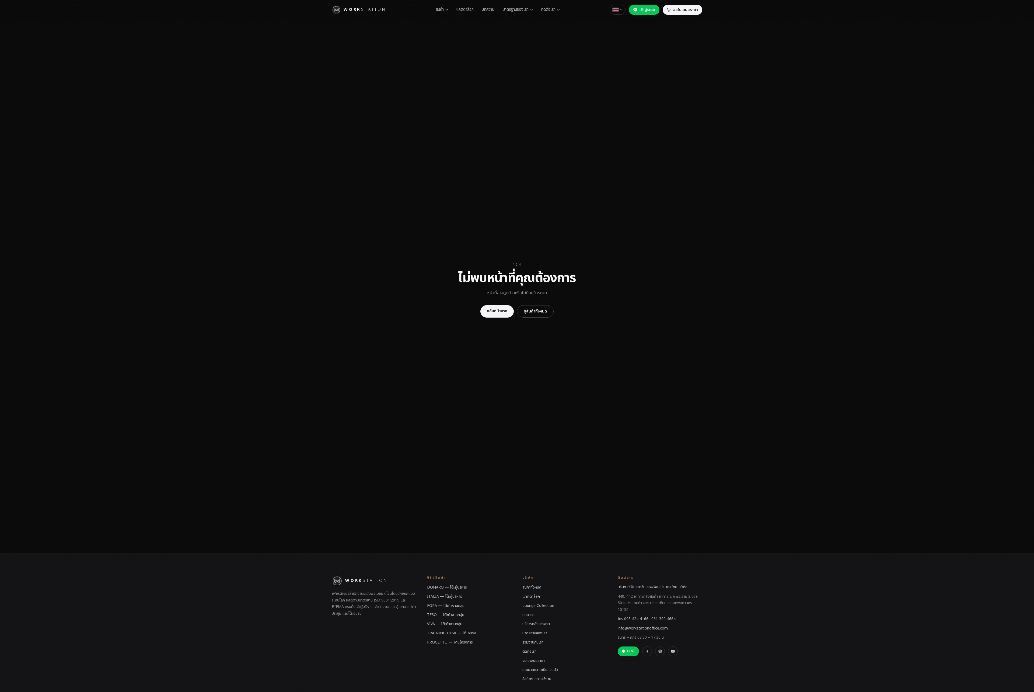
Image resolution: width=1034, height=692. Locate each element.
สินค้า (440, 9)
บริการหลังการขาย (536, 624)
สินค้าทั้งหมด (531, 587)
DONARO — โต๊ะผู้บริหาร (447, 587)
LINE (631, 651)
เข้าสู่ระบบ (647, 10)
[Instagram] (660, 651)
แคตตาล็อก (465, 9)
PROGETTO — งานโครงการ (450, 642)
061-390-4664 (663, 619)
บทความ (488, 9)
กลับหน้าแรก (497, 311)
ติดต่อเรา (548, 9)
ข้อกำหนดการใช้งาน (536, 679)
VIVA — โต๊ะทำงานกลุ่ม (444, 624)
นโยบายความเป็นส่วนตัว (540, 670)
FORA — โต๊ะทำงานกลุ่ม (445, 605)
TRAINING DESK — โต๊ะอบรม (451, 633)
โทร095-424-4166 (633, 619)
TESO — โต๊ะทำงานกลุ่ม (445, 615)
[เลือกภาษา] (618, 10)
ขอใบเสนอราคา (533, 660)
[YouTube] (673, 651)
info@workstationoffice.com (643, 628)
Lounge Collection (538, 605)
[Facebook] (647, 651)
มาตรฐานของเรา (515, 9)
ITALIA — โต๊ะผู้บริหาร (444, 596)
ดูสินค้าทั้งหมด (535, 311)
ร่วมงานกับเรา (532, 642)
